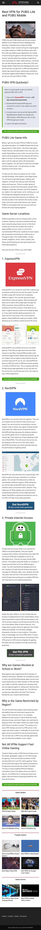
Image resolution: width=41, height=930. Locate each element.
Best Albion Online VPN (9, 871)
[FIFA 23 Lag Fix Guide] (11, 803)
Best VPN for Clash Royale (30, 854)
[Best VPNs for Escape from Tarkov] (30, 863)
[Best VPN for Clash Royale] (30, 846)
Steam (16, 916)
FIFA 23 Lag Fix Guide (8, 811)
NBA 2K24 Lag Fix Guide (28, 811)
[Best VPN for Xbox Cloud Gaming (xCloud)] (11, 890)
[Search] (38, 2)
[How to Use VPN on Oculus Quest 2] (11, 846)
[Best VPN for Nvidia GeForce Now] (30, 890)
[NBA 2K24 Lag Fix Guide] (30, 803)
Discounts (23, 916)
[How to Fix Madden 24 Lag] (11, 821)
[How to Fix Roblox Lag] (30, 821)
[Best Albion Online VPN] (11, 863)
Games (4, 916)
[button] (3, 2)
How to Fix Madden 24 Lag (10, 828)
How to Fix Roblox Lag (28, 828)
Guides (10, 916)
